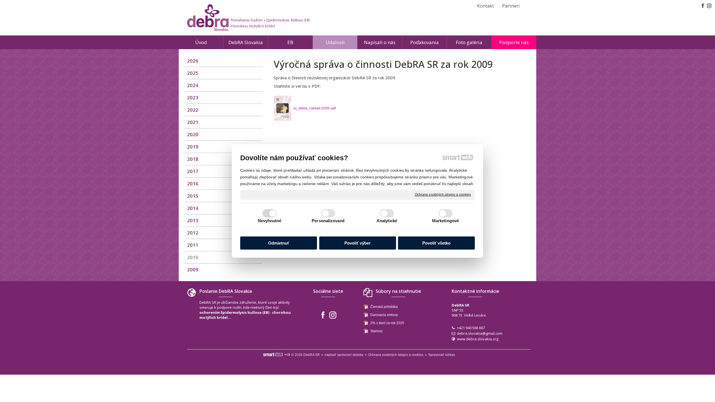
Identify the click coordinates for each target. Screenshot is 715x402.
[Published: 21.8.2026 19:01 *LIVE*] (287, 355)
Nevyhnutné (270, 220)
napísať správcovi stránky (344, 355)
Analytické (386, 220)
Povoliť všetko (436, 243)
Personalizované (328, 220)
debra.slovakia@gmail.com (479, 333)
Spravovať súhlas (441, 355)
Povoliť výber (357, 243)
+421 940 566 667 (471, 327)
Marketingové (445, 220)
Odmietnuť (278, 243)
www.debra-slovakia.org (477, 338)
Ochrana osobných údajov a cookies (443, 195)
